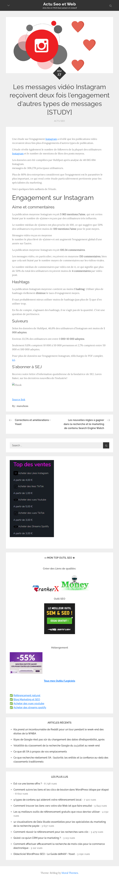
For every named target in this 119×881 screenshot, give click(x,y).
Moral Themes (70, 872)
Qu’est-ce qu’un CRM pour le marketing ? (37, 837)
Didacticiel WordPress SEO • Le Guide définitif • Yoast (44, 854)
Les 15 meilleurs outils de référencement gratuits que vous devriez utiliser (56, 811)
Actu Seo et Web (59, 4)
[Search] (106, 445)
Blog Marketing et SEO (26, 699)
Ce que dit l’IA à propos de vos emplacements (40, 751)
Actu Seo (59, 121)
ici (13, 359)
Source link (18, 399)
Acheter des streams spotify (29, 707)
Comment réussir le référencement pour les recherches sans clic (50, 831)
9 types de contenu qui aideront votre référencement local (47, 799)
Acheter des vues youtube (28, 703)
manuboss (22, 405)
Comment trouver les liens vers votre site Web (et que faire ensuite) (52, 805)
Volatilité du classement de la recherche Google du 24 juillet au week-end (56, 745)
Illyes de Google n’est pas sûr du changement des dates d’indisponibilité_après (59, 739)
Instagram (51, 138)
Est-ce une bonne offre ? (27, 783)
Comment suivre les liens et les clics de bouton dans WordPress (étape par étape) (61, 789)
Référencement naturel (26, 695)
